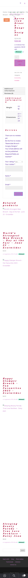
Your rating (10, 162)
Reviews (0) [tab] (8, 93)
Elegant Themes (14, 573)
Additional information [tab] (9, 90)
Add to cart (19, 62)
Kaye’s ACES (6, 559)
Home (5, 12)
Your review (10, 164)
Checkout (17, 562)
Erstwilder (16, 80)
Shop (12, 559)
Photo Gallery (19, 559)
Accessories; (17, 78)
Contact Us (13, 564)
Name (8, 176)
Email (7, 184)
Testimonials (9, 562)
